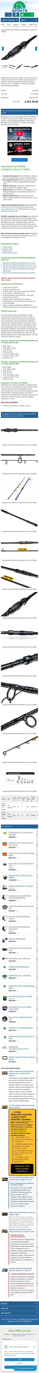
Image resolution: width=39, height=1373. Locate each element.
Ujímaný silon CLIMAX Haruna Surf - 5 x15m (22, 1037)
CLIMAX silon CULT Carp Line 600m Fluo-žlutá (21, 833)
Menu (23, 20)
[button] (36, 1366)
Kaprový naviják (8, 249)
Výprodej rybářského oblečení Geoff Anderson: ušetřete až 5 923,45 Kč (20, 1269)
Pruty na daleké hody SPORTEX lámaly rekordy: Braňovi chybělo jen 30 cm (21, 1179)
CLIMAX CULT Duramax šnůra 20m (21, 1028)
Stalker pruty (33, 24)
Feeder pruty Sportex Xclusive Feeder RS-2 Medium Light (22, 1213)
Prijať (19, 1359)
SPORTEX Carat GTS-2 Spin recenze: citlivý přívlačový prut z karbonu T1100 (21, 1230)
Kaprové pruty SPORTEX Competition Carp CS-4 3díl (19, 263)
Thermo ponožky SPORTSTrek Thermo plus (19, 928)
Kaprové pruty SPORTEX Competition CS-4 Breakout (19, 273)
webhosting (11, 1321)
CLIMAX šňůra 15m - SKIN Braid (20, 975)
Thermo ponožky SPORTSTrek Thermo (19, 917)
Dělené (23, 24)
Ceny (16, 101)
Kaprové (16, 24)
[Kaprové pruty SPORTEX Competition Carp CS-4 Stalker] (19, 47)
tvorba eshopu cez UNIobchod (27, 1319)
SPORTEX (35, 90)
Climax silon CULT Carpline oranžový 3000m (21, 854)
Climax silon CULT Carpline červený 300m (21, 864)
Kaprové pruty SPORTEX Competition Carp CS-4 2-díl (19, 265)
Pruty (8, 24)
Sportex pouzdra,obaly (10, 253)
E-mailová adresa (6, 1339)
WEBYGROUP (27, 1321)
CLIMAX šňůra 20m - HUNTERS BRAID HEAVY (22, 987)
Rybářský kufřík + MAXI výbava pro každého (21, 876)
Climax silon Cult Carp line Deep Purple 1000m (20, 1008)
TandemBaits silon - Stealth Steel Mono (20, 949)
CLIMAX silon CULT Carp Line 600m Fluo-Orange (21, 844)
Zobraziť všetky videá (19, 160)
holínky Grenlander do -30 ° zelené (21, 886)
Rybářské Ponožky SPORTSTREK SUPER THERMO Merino (20, 897)
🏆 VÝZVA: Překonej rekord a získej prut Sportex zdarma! (22, 1106)
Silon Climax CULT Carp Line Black (20, 996)
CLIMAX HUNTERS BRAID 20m (19, 967)
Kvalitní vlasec (7, 247)
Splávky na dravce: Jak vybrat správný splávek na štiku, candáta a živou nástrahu (21, 1073)
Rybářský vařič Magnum (17, 939)
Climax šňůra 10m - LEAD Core (19, 958)
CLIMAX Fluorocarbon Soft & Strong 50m (21, 907)
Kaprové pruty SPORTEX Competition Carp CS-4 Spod (19, 267)
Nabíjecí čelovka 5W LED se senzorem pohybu (22, 1058)
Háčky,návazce (7, 251)
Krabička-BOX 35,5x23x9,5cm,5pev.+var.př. (19, 1048)
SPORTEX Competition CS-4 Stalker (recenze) (17, 405)
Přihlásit (16, 15)
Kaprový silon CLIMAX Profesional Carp (20, 1018)
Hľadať (8, 15)
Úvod (2, 24)
